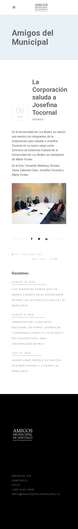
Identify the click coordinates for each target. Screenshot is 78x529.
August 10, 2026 (23, 282)
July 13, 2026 (21, 353)
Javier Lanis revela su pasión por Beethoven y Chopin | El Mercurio (36, 366)
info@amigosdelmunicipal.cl (36, 494)
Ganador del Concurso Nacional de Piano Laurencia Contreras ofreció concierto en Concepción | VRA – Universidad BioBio (37, 332)
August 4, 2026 (23, 314)
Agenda (38, 119)
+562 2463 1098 (23, 489)
